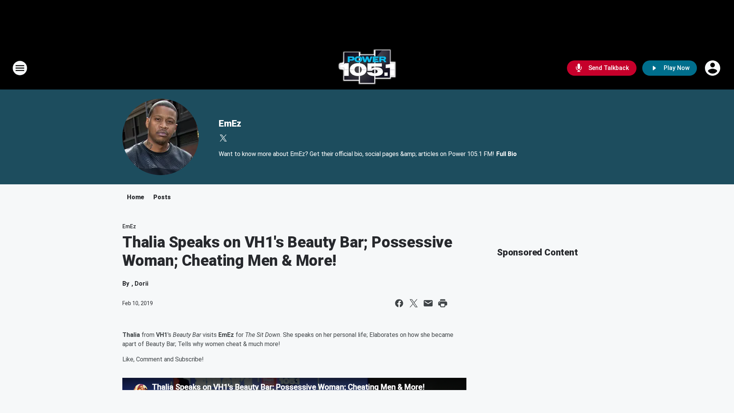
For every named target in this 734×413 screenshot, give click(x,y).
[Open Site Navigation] (20, 68)
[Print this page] (442, 303)
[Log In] (713, 68)
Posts (162, 197)
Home (135, 197)
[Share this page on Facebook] (399, 303)
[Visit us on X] (223, 138)
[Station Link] (367, 68)
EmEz (230, 123)
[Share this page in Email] (428, 303)
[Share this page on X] (413, 303)
